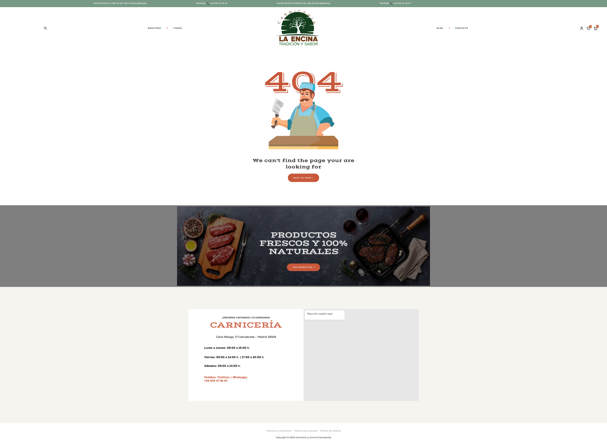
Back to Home (303, 178)
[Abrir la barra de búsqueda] (45, 28)
